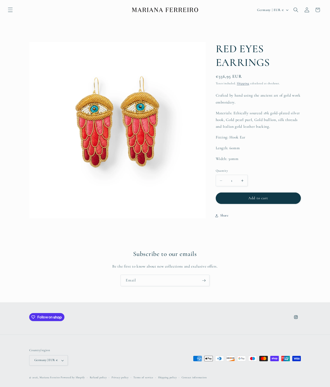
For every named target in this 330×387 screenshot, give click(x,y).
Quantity (222, 171)
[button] (10, 9)
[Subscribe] (203, 280)
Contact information (194, 377)
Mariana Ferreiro (50, 377)
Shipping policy (167, 377)
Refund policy (98, 377)
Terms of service (143, 377)
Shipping (243, 83)
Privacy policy (120, 377)
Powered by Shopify (73, 377)
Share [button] (224, 216)
